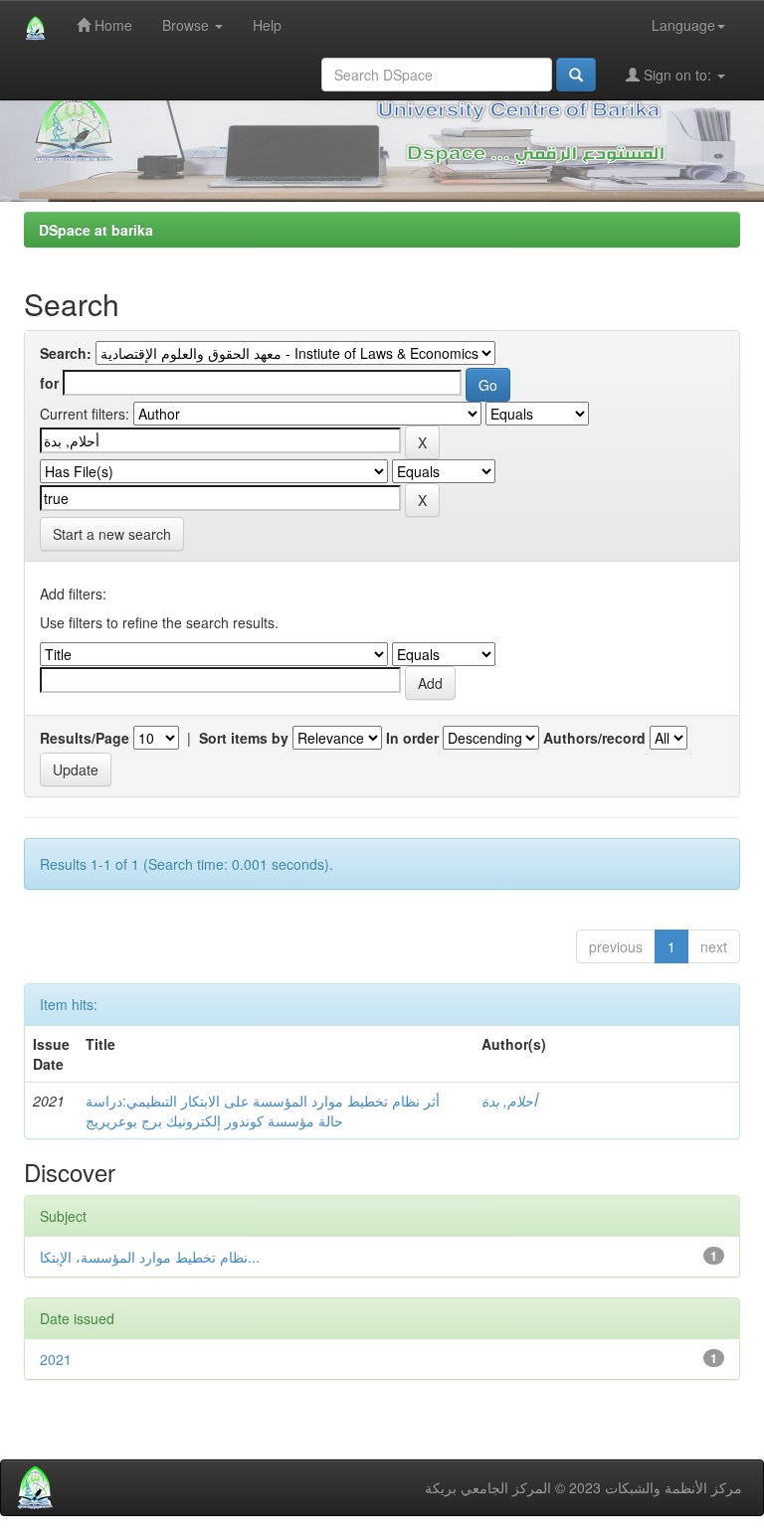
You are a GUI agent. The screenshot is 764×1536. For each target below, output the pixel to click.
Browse (187, 25)
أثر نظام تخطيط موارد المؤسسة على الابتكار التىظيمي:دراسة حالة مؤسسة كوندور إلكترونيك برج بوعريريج (263, 1110)
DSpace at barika (96, 230)
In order (412, 738)
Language (683, 25)
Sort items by (243, 738)
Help (267, 25)
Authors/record (594, 738)
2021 (56, 1359)
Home (111, 25)
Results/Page (84, 738)
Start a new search (112, 534)
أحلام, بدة (509, 1100)
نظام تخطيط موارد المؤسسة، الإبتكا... (150, 1257)
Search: (66, 353)
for (49, 383)
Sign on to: (677, 75)
